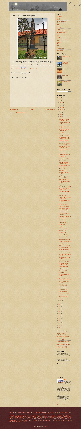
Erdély (61, 413)
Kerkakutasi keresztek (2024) (64, 165)
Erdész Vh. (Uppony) (61, 333)
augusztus (62, 109)
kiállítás (62, 417)
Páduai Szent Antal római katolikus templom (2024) (64, 138)
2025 (60, 99)
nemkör (57, 418)
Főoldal (32, 109)
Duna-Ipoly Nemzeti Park (36, 413)
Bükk (57, 412)
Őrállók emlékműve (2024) (64, 133)
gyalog (40, 417)
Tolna (58, 40)
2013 (60, 320)
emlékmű (23, 417)
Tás (65, 379)
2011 (60, 323)
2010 (60, 325)
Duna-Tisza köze (50, 413)
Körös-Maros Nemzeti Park (35, 415)
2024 (60, 100)
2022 (60, 304)
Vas (58, 45)
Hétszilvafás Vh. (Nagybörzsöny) (63, 347)
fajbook (29, 417)
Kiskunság (11, 415)
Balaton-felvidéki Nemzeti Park (38, 412)
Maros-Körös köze (45, 415)
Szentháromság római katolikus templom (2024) (65, 198)
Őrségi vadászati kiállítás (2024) (65, 216)
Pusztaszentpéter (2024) (63, 167)
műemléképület (50, 418)
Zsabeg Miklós (36, 68)
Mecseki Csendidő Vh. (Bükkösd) (63, 344)
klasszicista (69, 417)
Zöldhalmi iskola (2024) (63, 289)
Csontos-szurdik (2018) (66, 56)
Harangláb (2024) (62, 218)
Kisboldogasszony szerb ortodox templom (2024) (64, 244)
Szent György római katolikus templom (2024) (64, 189)
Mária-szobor (60, 415)
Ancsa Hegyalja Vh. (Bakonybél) (63, 341)
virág (68, 420)
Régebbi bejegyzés (50, 109)
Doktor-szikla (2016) (66, 81)
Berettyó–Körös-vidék (50, 412)
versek (64, 420)
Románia (39, 416)
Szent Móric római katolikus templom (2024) (64, 177)
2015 (60, 316)
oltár (68, 418)
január (61, 300)
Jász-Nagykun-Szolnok (61, 30)
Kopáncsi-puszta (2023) (63, 266)
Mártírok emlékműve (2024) (64, 293)
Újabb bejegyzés (14, 109)
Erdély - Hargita (60, 47)
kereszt (52, 417)
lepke (37, 418)
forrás (34, 417)
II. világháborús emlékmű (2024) (65, 260)
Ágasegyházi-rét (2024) (63, 296)
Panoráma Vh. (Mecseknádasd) (63, 336)
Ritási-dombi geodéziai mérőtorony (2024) (63, 211)
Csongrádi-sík (12, 413)
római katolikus (12, 420)
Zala (58, 43)
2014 (60, 318)
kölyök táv (20, 418)
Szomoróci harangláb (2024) (64, 141)
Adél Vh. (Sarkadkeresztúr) (62, 338)
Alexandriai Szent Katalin (19, 68)
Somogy (58, 37)
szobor (28, 68)
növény (63, 418)
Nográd (58, 34)
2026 (60, 97)
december (61, 102)
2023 (60, 302)
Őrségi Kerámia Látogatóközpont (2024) (64, 220)
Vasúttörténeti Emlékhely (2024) (65, 252)
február (61, 298)
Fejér (58, 24)
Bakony (28, 412)
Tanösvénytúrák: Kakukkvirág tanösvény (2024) (64, 120)
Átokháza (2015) (65, 75)
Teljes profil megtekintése (62, 404)
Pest (58, 35)
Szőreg (31, 68)
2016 (60, 315)
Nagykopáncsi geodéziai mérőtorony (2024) (63, 264)
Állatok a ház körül (17, 421)
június (61, 112)
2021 (60, 306)
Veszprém (59, 42)
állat (24, 421)
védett (10, 421)
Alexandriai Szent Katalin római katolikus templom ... (65, 237)
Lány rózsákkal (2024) (63, 228)
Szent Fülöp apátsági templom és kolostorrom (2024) (64, 235)
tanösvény (35, 420)
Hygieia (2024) (62, 224)
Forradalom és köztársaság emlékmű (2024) (64, 130)
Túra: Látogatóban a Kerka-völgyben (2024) (64, 152)
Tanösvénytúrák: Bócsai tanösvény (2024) (63, 285)
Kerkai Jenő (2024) (62, 156)
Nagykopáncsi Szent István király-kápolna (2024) (64, 268)
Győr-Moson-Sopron (61, 26)
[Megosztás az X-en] (22, 67)
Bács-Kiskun (59, 16)
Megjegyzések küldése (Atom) (20, 112)
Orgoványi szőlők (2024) (63, 294)
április (61, 116)
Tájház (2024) (61, 202)
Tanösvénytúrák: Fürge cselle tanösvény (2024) (64, 144)
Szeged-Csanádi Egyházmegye (55, 416)
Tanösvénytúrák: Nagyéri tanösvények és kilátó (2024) (65, 279)
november (61, 104)
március (61, 118)
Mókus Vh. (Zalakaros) (61, 334)
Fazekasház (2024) (62, 222)
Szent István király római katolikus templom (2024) (64, 163)
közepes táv (30, 418)
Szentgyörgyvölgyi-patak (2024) (65, 186)
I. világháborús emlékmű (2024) (65, 175)
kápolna (13, 418)
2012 (60, 322)
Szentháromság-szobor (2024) (64, 239)
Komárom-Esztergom (61, 32)
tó (54, 420)
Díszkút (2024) (62, 272)
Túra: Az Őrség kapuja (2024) (64, 124)
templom (47, 420)
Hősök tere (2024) (62, 232)
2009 (60, 327)
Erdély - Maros (60, 50)
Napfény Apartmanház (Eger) (62, 342)
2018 (60, 311)
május (61, 114)
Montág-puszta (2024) (63, 270)
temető (41, 420)
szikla (20, 420)
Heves (58, 29)
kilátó (58, 417)
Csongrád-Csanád (60, 22)
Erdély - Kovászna (60, 48)
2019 (60, 309)
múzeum (42, 418)
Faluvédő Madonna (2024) (64, 179)
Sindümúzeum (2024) (63, 204)
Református (33, 416)
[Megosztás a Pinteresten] (25, 67)
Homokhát (67, 413)
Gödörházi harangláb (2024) (64, 206)
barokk (10, 417)
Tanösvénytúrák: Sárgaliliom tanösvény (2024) (64, 209)
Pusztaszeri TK (26, 416)
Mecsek (53, 415)
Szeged (25, 68)
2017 (60, 313)
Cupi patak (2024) (62, 160)
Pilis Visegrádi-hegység (17, 416)
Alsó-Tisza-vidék (21, 412)
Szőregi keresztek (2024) (63, 251)
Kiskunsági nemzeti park (22, 415)
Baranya (58, 18)
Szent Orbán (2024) (62, 170)
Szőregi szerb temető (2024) (64, 245)
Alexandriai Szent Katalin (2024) (65, 241)
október (61, 105)
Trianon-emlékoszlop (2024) (64, 249)
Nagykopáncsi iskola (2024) (64, 261)
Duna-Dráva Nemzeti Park (23, 413)
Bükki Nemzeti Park (65, 412)
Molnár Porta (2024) (63, 195)
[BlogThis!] (21, 67)
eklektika (16, 417)
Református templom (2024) (64, 135)
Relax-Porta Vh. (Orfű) (61, 339)
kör (24, 418)
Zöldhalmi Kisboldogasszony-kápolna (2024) (64, 287)
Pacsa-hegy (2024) (62, 168)
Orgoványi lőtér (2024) (63, 291)
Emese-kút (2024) (62, 230)
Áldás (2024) (61, 132)
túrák (59, 420)
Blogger (45, 426)
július (61, 111)
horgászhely (46, 417)
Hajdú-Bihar (59, 27)
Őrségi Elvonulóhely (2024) (64, 140)
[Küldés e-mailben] (20, 67)
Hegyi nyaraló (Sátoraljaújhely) (62, 346)
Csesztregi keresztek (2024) (64, 154)
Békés (58, 19)
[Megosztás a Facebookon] (24, 67)
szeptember (62, 107)
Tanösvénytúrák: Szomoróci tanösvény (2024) (64, 147)
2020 (60, 308)
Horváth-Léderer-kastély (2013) (65, 63)
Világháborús (66, 416)
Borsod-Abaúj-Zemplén (61, 21)
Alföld (11, 412)
